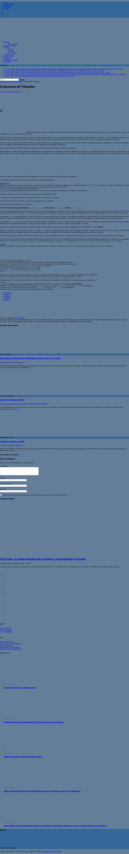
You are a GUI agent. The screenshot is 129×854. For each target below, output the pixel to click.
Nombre (3, 478)
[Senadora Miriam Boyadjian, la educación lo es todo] (8, 620)
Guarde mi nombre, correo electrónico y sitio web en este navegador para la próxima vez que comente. (34, 495)
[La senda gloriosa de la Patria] (8, 594)
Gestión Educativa (10, 45)
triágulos (6, 300)
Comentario (3, 466)
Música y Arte (8, 56)
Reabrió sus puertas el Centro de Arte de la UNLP (23, 757)
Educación (7, 296)
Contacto (7, 8)
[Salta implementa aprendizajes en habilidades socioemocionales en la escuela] (16, 352)
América (11, 49)
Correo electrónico (6, 484)
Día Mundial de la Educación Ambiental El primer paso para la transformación (33, 722)
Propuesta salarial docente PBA (12, 441)
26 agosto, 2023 (5, 404)
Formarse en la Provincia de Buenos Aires (20, 688)
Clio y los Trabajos (6, 630)
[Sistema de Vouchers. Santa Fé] (16, 394)
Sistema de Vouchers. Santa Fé (12, 400)
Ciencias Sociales (5, 628)
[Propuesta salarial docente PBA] (16, 436)
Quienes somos (9, 4)
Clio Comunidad (18, 362)
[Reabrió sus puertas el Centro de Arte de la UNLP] (20, 749)
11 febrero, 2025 (5, 445)
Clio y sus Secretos (6, 631)
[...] (119, 567)
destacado (7, 294)
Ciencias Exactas (9, 55)
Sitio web (3, 489)
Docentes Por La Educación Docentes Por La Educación (29, 404)
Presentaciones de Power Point (10, 647)
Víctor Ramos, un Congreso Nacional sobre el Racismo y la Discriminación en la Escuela (43, 559)
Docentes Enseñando (6, 645)
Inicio (6, 2)
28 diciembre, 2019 (6, 362)
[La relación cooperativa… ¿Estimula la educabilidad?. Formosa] (8, 588)
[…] (32, 367)
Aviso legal (7, 6)
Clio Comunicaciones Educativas (10, 643)
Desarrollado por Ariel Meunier (52, 851)
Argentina (11, 51)
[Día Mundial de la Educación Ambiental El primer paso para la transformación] (20, 715)
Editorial (6, 42)
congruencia (8, 292)
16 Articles (20, 318)
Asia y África (12, 53)
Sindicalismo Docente (11, 60)
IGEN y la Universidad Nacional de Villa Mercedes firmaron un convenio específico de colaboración (42, 791)
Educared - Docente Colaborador (10, 649)
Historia (6, 47)
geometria (7, 298)
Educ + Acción (13, 44)
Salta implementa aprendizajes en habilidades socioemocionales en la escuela (30, 358)
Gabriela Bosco (15, 91)
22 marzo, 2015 (5, 91)
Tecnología (7, 62)
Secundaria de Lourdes (7, 641)
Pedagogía (7, 58)
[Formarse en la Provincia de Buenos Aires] (20, 680)
